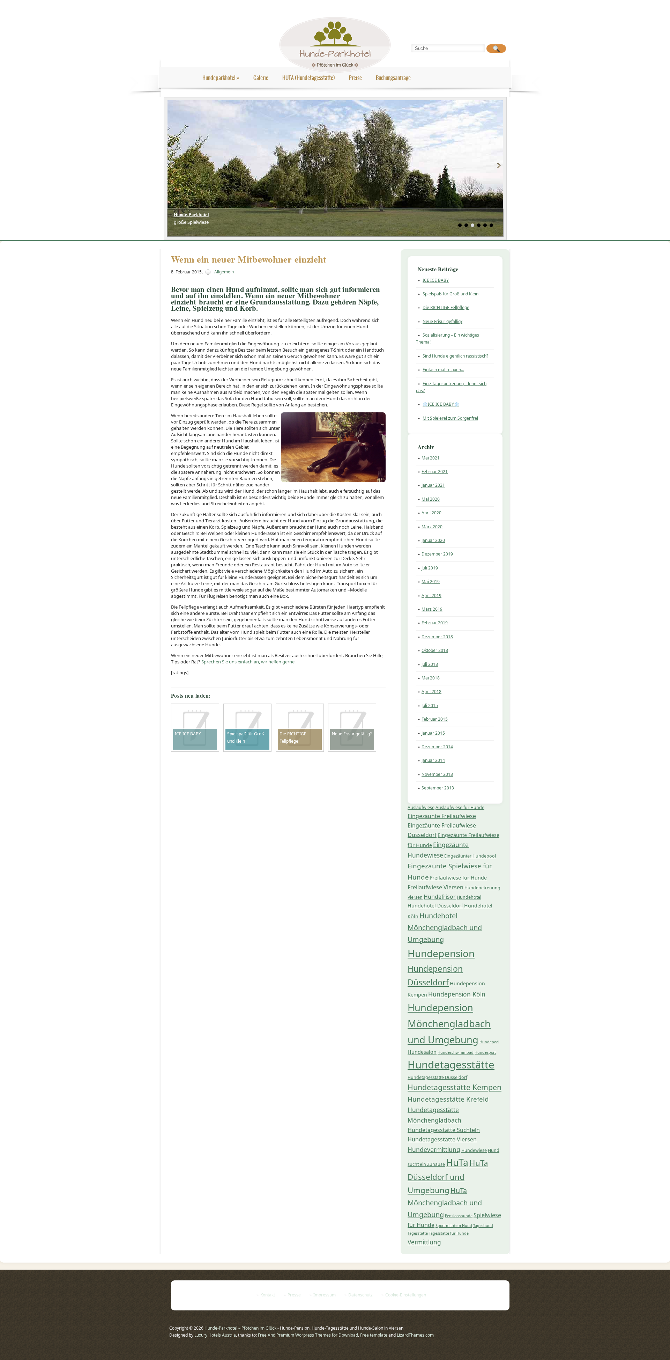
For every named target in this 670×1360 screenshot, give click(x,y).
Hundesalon (422, 1052)
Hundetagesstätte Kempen (454, 1087)
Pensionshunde (458, 1215)
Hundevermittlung (434, 1149)
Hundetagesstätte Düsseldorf (437, 1077)
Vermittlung (424, 1242)
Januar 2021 (433, 485)
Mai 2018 (431, 678)
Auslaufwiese (421, 807)
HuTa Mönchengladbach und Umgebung (445, 1202)
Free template (373, 1335)
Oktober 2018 (435, 650)
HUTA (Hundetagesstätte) (308, 78)
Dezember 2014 (437, 747)
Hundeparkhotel (220, 78)
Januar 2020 (433, 540)
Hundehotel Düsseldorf (435, 905)
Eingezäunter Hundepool (470, 856)
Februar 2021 (435, 472)
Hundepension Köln (456, 994)
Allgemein (224, 272)
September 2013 (438, 788)
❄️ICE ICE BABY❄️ (441, 404)
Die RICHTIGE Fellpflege (446, 307)
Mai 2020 (431, 499)
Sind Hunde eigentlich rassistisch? (455, 356)
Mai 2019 (431, 582)
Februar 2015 (435, 719)
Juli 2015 (430, 705)
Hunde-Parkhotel (191, 214)
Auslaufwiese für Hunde (460, 807)
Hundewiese (474, 1150)
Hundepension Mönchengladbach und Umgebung (449, 1023)
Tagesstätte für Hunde (449, 1233)
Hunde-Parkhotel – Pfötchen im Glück (240, 1328)
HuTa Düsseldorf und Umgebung (448, 1176)
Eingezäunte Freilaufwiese (442, 816)
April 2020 (431, 513)
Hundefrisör (440, 896)
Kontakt (267, 1295)
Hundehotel (469, 897)
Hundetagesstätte (451, 1065)
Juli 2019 (430, 568)
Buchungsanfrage (393, 78)
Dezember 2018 (437, 637)
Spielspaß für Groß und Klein (450, 294)
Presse (294, 1295)
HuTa (457, 1162)
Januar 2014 (433, 760)
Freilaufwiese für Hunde (458, 877)
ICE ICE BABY (436, 280)
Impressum (324, 1295)
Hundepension (441, 953)
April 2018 (431, 691)
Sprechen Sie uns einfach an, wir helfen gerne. (248, 662)
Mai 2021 (431, 458)
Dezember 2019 (437, 554)
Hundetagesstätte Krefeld (448, 1099)
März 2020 (432, 527)
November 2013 (437, 774)
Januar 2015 (433, 733)
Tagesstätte (418, 1233)
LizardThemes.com (415, 1335)
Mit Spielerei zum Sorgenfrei (450, 418)
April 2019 (431, 595)
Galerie (260, 78)
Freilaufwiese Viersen (435, 887)
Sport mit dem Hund (454, 1225)
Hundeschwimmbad (456, 1052)
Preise (355, 78)
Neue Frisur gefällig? (442, 321)
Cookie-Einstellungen (405, 1295)
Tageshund (483, 1225)
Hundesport (485, 1052)
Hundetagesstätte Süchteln (444, 1130)
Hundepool (489, 1041)
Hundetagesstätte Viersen (442, 1139)
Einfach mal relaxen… (443, 370)
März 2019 (432, 609)
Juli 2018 (430, 664)
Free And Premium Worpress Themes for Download (308, 1335)
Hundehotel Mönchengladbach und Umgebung (445, 927)
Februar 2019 (435, 623)
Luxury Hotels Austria (215, 1335)
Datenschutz (360, 1295)
